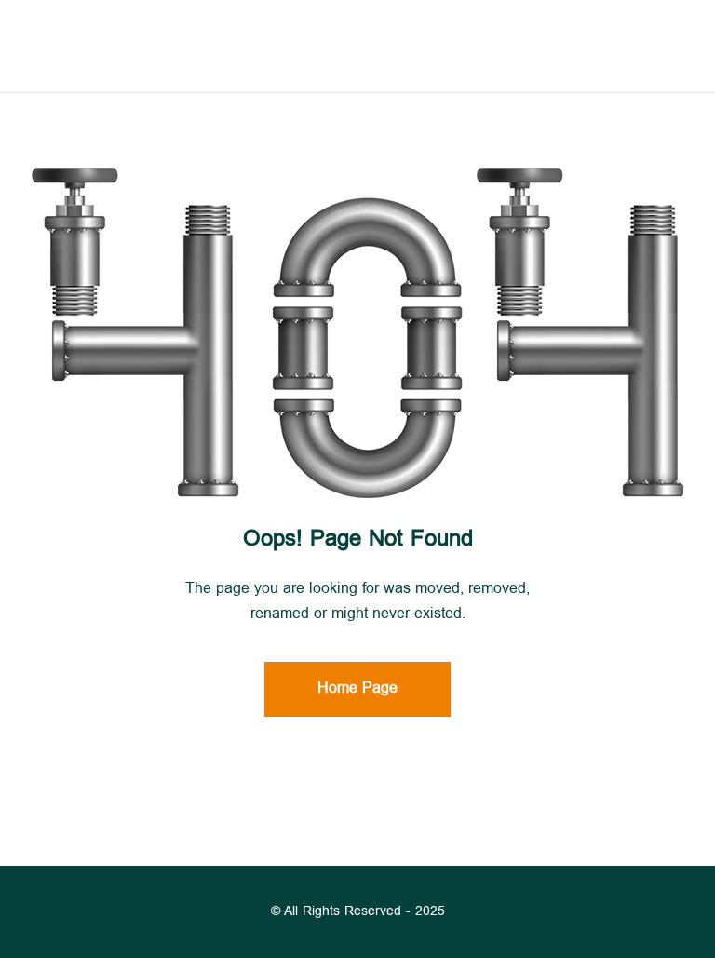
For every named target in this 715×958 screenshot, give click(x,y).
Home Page (357, 689)
